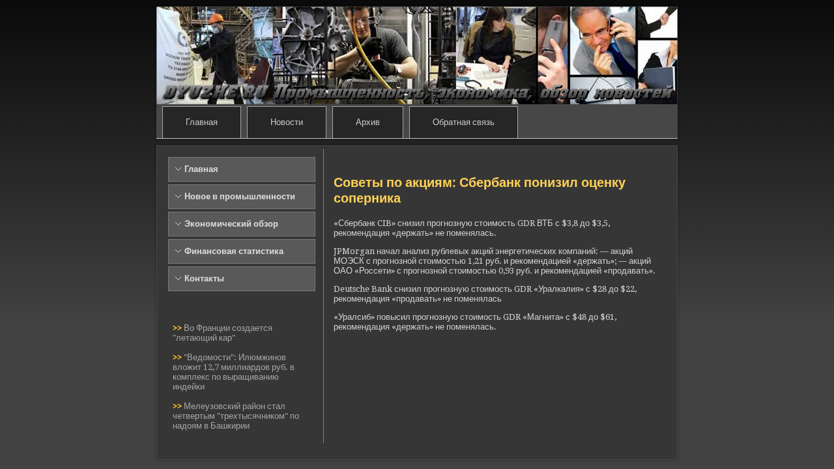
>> (178, 328)
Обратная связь (464, 122)
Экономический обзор (231, 224)
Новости (286, 122)
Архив (368, 122)
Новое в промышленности (239, 196)
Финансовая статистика (233, 251)
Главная (202, 122)
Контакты (204, 278)
